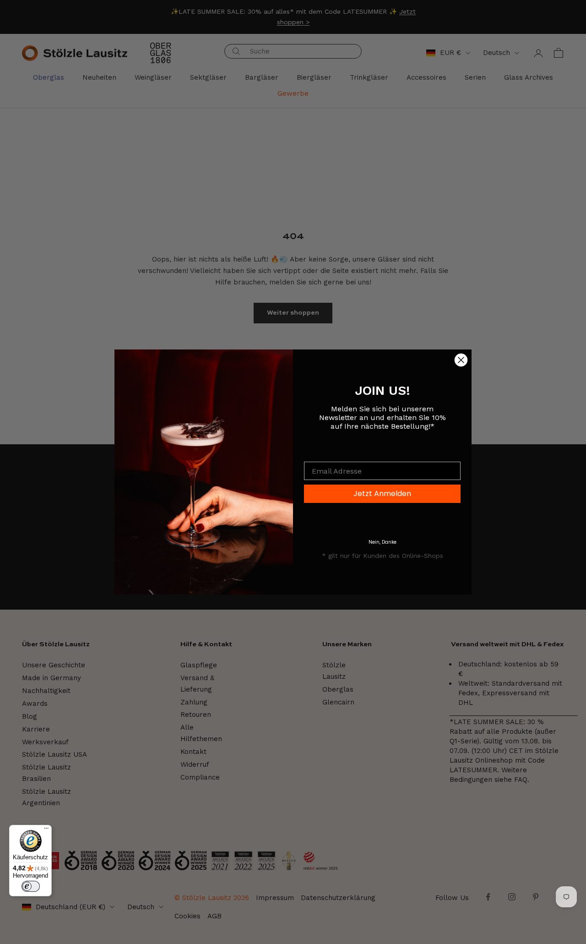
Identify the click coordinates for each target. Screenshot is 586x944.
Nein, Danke (382, 542)
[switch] (31, 886)
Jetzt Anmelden (382, 493)
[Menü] (46, 830)
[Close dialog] (461, 360)
